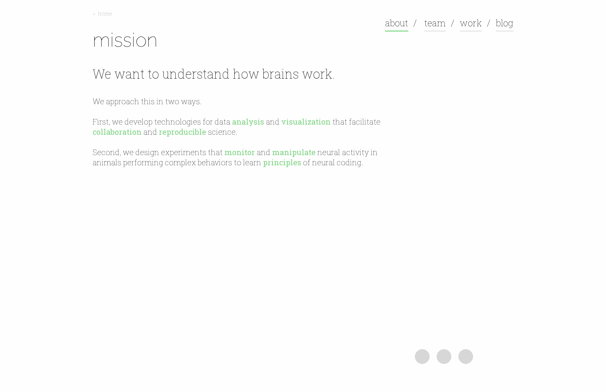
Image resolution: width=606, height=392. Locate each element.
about (396, 23)
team (435, 23)
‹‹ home (102, 13)
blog (504, 23)
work (471, 23)
